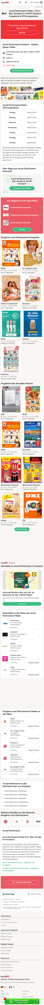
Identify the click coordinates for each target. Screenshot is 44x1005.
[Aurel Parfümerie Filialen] (38, 821)
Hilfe (2, 991)
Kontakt (24, 994)
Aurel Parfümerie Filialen (10, 904)
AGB (2, 997)
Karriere (3, 925)
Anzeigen (38, 7)
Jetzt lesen (22, 604)
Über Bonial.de (5, 919)
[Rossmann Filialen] (6, 821)
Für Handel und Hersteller (9, 922)
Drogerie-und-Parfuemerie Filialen (13, 902)
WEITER (22, 33)
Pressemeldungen (6, 970)
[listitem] (11, 257)
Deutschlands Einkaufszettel (10, 962)
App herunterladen (7, 967)
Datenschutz (5, 994)
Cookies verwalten (28, 997)
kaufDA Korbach (8, 899)
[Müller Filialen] (27, 821)
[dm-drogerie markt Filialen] (16, 821)
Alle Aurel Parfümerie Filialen (22, 70)
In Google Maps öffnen (22, 188)
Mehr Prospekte (22, 529)
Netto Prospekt (6, 950)
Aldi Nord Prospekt (7, 948)
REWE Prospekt (6, 939)
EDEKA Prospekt (6, 934)
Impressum (25, 991)
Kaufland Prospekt (6, 936)
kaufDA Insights (6, 965)
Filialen (18, 899)
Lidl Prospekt (5, 953)
